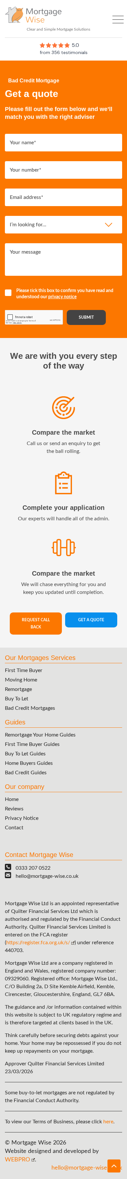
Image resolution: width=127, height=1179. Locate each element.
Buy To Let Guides (25, 753)
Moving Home (21, 679)
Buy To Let (16, 698)
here (108, 1121)
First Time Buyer (23, 670)
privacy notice (62, 297)
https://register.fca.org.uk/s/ (38, 942)
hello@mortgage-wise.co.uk (47, 876)
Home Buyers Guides (29, 763)
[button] (113, 1165)
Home (12, 799)
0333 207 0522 (33, 868)
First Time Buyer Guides (32, 744)
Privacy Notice (21, 818)
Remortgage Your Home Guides (40, 734)
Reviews (14, 808)
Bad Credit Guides (26, 772)
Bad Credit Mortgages (30, 708)
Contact (14, 827)
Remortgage (18, 689)
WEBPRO (17, 1160)
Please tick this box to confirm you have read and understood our (64, 293)
